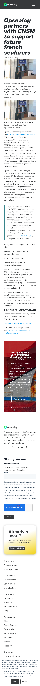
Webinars (8, 637)
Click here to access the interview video (19, 323)
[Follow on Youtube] (22, 447)
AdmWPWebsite (17, 363)
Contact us (9, 598)
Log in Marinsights (12, 656)
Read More (20, 399)
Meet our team (10, 606)
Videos (7, 642)
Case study (9, 629)
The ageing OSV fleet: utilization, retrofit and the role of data (20, 356)
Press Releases (11, 625)
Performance (10, 580)
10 (28, 407)
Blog (16, 58)
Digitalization (10, 588)
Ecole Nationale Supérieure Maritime (21, 134)
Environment (10, 584)
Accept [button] (15, 681)
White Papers (10, 633)
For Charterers (10, 565)
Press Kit (8, 646)
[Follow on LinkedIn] (18, 447)
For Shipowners (11, 569)
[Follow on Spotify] (26, 447)
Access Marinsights (17, 548)
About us (8, 602)
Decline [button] (24, 681)
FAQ (6, 611)
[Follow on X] (13, 447)
